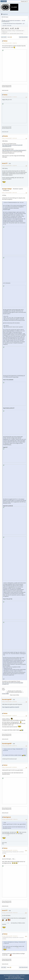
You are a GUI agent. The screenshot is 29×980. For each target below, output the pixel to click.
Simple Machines (18, 977)
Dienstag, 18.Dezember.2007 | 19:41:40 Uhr (10, 936)
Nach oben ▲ (22, 975)
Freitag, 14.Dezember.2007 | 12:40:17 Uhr (9, 192)
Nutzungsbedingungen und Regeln (12, 975)
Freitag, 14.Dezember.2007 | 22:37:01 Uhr (9, 745)
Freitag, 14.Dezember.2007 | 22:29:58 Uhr (9, 715)
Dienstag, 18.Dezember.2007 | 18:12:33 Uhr (10, 850)
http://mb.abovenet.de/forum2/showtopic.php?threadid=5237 (12, 683)
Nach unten (3, 37)
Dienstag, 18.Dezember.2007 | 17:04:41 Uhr (10, 819)
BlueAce (5, 136)
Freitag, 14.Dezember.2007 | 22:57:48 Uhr (9, 767)
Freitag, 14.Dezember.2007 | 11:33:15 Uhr (9, 138)
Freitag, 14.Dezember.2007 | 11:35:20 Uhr (9, 165)
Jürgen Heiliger (7, 189)
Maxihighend (7, 817)
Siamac (5, 41)
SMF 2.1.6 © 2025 (11, 977)
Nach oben (3, 967)
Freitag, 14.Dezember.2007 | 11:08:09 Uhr (9, 43)
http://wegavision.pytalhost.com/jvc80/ (10, 707)
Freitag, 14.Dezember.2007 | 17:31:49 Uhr (9, 701)
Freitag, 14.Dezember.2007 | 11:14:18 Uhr (9, 96)
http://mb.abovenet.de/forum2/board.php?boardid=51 (14, 150)
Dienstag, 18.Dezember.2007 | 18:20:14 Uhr (10, 912)
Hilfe (4, 975)
